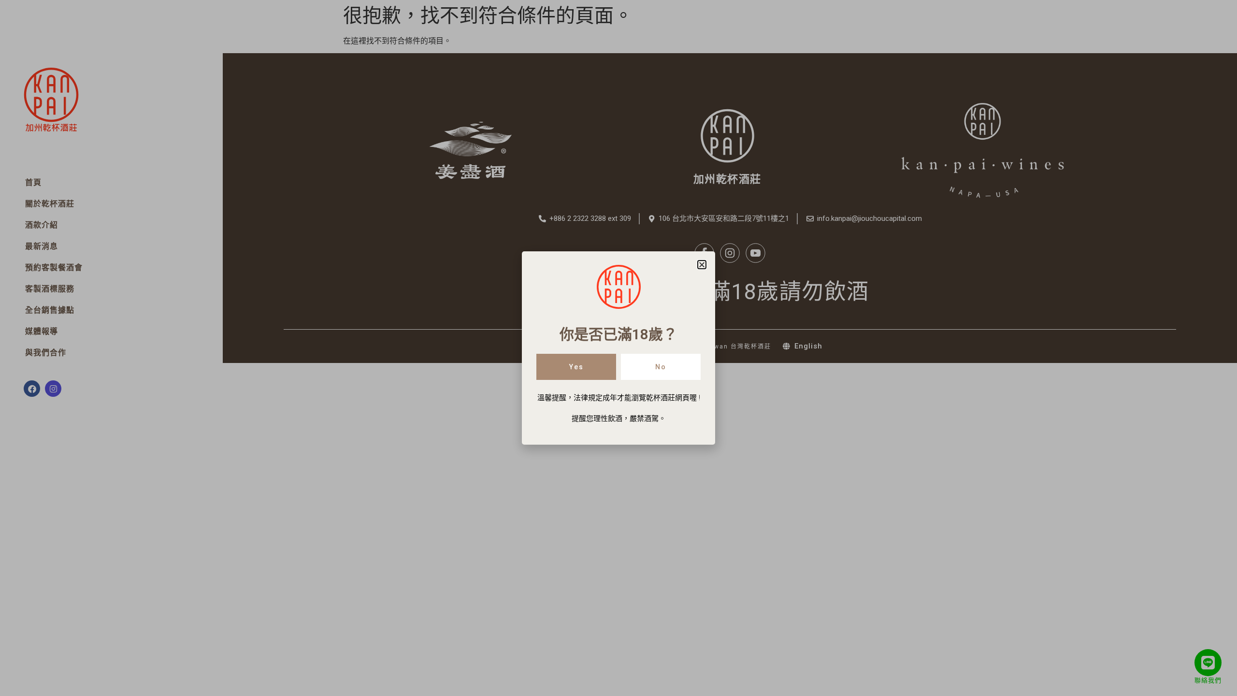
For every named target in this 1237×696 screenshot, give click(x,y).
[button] (701, 264)
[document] (618, 348)
